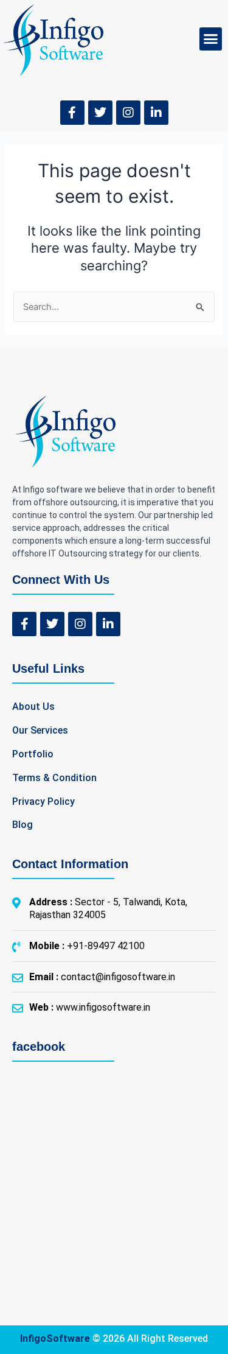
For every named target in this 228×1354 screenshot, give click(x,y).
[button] (211, 39)
